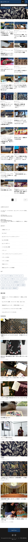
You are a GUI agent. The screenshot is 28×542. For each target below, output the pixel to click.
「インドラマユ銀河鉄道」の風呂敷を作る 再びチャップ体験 (7, 141)
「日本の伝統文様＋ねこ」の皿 (20, 174)
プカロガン (3, 285)
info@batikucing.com (7, 220)
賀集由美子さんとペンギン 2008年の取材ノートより (7, 54)
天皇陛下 (18, 285)
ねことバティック (14, 538)
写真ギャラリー (5, 264)
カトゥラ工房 (4, 50)
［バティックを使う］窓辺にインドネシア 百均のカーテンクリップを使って (7, 158)
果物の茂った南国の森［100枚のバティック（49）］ (19, 106)
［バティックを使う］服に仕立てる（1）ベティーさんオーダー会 (14, 397)
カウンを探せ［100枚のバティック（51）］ (20, 71)
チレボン (9, 50)
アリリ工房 (17, 67)
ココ (16, 278)
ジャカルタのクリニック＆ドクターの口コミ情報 (20, 51)
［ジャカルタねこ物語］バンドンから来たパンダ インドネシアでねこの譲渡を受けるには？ (7, 87)
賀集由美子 (9, 138)
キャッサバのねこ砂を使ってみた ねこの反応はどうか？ (20, 87)
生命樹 (2, 288)
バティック (11, 41)
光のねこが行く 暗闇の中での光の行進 (20, 138)
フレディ (17, 31)
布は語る (2, 457)
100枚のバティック (5, 7)
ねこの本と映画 (24, 146)
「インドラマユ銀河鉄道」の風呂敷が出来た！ (7, 123)
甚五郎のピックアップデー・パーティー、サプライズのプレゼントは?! (20, 122)
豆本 (10, 288)
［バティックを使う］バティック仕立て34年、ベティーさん (13, 377)
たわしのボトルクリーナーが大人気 (7, 70)
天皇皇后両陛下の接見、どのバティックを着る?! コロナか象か (13, 498)
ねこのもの (11, 58)
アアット (3, 275)
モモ (23, 31)
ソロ (16, 68)
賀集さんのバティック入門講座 (8, 267)
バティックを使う (9, 146)
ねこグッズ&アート (23, 128)
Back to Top (14, 530)
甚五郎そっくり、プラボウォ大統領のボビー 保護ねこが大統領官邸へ (7, 34)
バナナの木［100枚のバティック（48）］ (7, 176)
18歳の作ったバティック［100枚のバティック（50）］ (7, 106)
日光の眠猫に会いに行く (6, 190)
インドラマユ (16, 275)
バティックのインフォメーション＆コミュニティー (20, 181)
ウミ (22, 275)
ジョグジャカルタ (22, 278)
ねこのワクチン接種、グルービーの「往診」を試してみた (20, 36)
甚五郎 (9, 30)
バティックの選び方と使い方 (6, 437)
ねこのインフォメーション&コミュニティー (20, 23)
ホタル (20, 31)
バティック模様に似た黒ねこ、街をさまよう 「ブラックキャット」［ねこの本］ (20, 158)
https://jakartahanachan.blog (6, 215)
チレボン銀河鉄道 (14, 281)
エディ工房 (3, 278)
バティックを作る (9, 110)
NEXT (25, 199)
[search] (26, 5)
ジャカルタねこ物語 (9, 22)
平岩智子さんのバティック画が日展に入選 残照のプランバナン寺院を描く (20, 191)
